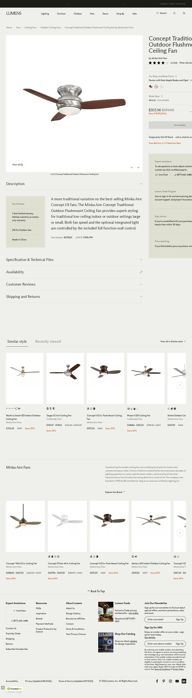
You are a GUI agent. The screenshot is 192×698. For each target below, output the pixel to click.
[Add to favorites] (9, 400)
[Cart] (184, 13)
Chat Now (21, 610)
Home (9, 27)
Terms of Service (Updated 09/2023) (76, 681)
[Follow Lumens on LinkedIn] (184, 681)
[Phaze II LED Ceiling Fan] (146, 371)
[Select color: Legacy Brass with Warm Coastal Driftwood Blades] (16, 408)
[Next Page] (138, 167)
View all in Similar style (171, 341)
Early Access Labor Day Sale (96, 4)
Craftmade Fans (54, 419)
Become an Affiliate (75, 618)
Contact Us (11, 628)
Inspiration (41, 613)
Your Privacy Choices (76, 634)
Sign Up (179, 619)
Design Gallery (73, 613)
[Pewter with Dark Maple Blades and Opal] (156, 87)
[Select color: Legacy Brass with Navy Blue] (19, 408)
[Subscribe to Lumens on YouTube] (177, 681)
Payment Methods (44, 623)
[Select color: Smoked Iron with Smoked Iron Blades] (172, 408)
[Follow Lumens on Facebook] (157, 681)
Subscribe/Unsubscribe (17, 649)
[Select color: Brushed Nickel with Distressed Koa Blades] (10, 408)
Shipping (10, 638)
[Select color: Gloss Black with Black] (54, 408)
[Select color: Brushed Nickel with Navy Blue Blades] (13, 408)
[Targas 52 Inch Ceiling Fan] (65, 371)
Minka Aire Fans (159, 58)
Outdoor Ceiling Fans (51, 27)
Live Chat (163, 174)
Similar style (17, 341)
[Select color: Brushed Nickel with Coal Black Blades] (7, 408)
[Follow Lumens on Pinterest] (164, 681)
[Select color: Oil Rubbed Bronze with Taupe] (94, 408)
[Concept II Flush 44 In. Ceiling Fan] (67, 520)
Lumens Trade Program (172, 4)
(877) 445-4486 (184, 174)
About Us (70, 608)
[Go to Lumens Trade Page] (105, 612)
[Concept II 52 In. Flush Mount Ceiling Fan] (105, 371)
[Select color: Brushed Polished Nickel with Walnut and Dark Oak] (47, 408)
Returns (9, 644)
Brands (39, 618)
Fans (18, 27)
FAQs (38, 608)
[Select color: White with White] (91, 408)
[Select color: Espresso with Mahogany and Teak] (50, 408)
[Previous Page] (132, 167)
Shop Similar (27, 401)
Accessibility (12, 681)
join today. (134, 613)
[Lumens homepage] (14, 14)
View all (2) (17, 164)
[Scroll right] (180, 385)
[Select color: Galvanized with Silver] (169, 408)
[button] (159, 62)
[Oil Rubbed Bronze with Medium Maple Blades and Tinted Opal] (151, 87)
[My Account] (174, 13)
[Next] (123, 4)
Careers (70, 623)
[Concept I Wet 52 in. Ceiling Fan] (25, 520)
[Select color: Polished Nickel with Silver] (55, 556)
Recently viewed (48, 341)
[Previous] (68, 4)
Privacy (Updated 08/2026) (38, 681)
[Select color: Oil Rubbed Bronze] (175, 408)
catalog (133, 641)
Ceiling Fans (30, 27)
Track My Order (13, 633)
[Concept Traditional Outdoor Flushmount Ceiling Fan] (74, 103)
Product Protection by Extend (46, 630)
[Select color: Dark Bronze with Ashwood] (133, 556)
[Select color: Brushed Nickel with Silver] (88, 408)
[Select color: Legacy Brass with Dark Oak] (136, 556)
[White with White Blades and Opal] (162, 87)
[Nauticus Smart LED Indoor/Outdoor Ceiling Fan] (24, 371)
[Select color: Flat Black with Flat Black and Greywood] (134, 408)
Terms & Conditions (75, 629)
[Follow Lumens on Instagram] (170, 681)
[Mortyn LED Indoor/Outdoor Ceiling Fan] (151, 520)
